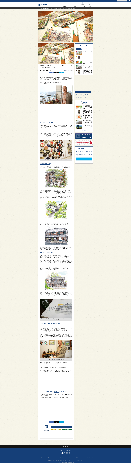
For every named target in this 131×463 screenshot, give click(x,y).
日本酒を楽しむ (74, 6)
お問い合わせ (55, 457)
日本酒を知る (65, 6)
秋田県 (86, 97)
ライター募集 (71, 457)
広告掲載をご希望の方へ (79, 457)
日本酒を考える (83, 6)
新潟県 (77, 94)
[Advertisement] (56, 113)
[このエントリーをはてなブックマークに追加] (61, 72)
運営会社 (49, 457)
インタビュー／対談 (48, 70)
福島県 (81, 97)
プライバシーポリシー (63, 457)
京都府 (86, 94)
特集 (90, 6)
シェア (52, 72)
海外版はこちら (88, 457)
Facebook (129, 0)
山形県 (77, 97)
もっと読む (84, 130)
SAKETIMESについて (41, 457)
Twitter (128, 0)
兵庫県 (81, 94)
